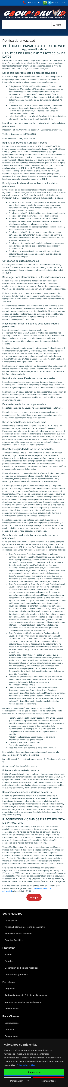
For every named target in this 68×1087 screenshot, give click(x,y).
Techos (8, 954)
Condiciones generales (16, 974)
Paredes (9, 961)
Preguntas (10, 988)
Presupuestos (12, 1008)
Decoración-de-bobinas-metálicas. (22, 968)
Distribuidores (12, 1023)
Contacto (9, 1029)
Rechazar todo (48, 1081)
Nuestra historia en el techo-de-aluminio (25, 927)
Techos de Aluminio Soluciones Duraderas (26, 995)
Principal (34, 897)
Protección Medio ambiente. (19, 933)
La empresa (11, 920)
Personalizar (16, 1081)
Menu (58, 24)
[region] (34, 1063)
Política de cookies (25, 1065)
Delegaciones (11, 1036)
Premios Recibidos (14, 940)
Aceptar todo (34, 1072)
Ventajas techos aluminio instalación (23, 1002)
